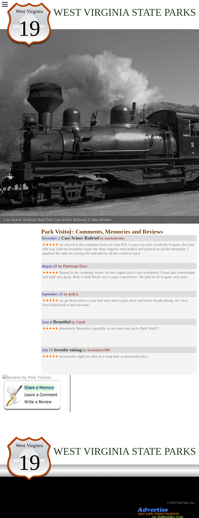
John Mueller (101, 220)
